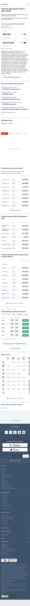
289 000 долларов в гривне (9, 92)
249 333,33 (25, 240)
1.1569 (13, 385)
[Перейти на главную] (4, 4)
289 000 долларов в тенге (8, 112)
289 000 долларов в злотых (9, 87)
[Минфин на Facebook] (6, 432)
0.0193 (13, 388)
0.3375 (8, 373)
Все (4, 314)
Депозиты (3, 480)
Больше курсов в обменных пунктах (14, 343)
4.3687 (18, 366)
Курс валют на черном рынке (7, 518)
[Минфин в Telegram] (10, 432)
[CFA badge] (21, 560)
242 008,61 (25, 179)
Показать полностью (16, 210)
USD (3, 320)
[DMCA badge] (15, 596)
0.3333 (18, 377)
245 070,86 (25, 226)
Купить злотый (4, 523)
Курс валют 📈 (8, 420)
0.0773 (13, 377)
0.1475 (18, 381)
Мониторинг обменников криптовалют (9, 488)
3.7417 (18, 362)
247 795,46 (25, 233)
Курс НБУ (3, 473)
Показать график (16, 348)
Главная (2, 420)
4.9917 (18, 385)
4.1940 (24, 366)
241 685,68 (25, 183)
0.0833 (18, 388)
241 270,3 (25, 187)
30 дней (11, 133)
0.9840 (24, 370)
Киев (8, 314)
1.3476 (8, 385)
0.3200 (24, 377)
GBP (3, 331)
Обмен (25, 320)
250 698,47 (25, 248)
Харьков (27, 314)
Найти (25, 456)
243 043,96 (25, 202)
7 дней (4, 133)
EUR (3, 324)
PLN (3, 328)
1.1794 (8, 366)
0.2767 (8, 370)
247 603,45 (25, 229)
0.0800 (24, 388)
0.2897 (13, 373)
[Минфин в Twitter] (15, 432)
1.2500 (18, 373)
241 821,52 (25, 190)
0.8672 (13, 362)
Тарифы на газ (4, 481)
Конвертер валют (5, 483)
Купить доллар (4, 520)
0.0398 (8, 381)
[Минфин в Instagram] (19, 432)
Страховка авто (4, 552)
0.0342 (13, 381)
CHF (3, 335)
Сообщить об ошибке (15, 460)
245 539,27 (25, 297)
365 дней (18, 133)
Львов (13, 314)
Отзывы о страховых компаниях (8, 549)
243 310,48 (25, 271)
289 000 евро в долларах (6, 48)
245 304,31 (25, 290)
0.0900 (8, 377)
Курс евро (3, 471)
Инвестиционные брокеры (7, 476)
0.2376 (13, 370)
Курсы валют (4, 408)
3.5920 (24, 362)
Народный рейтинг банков (7, 486)
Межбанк (3, 478)
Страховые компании (6, 554)
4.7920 (24, 385)
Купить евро (4, 522)
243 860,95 (25, 279)
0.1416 (24, 381)
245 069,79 (25, 286)
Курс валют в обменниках (7, 517)
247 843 (26, 237)
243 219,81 (25, 205)
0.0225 (8, 388)
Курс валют (3, 468)
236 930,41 (25, 268)
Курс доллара (4, 469)
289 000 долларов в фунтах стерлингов (12, 107)
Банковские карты (5, 475)
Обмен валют (4, 515)
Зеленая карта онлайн (6, 547)
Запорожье (20, 314)
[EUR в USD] (26, 38)
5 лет (25, 133)
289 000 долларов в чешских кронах (11, 102)
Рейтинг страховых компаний (7, 551)
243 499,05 (25, 275)
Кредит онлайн (4, 485)
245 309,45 (25, 294)
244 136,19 (25, 282)
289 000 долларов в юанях (8, 97)
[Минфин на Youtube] (23, 432)
